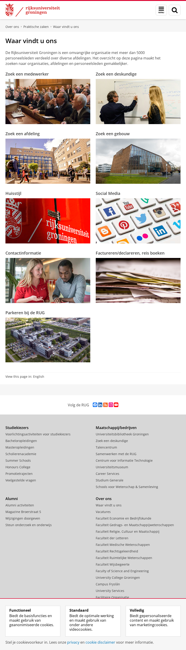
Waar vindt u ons (66, 27)
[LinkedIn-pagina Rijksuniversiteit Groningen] (100, 404)
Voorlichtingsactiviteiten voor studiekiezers (38, 434)
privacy (73, 642)
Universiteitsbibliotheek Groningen (122, 434)
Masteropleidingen (19, 447)
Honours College (17, 467)
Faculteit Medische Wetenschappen (123, 544)
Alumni (11, 498)
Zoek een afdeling (22, 133)
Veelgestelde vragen (20, 480)
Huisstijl (13, 193)
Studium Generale (109, 480)
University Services (110, 591)
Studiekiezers (17, 427)
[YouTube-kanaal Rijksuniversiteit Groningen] (116, 404)
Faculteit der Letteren (112, 538)
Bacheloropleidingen (21, 441)
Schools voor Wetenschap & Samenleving (127, 487)
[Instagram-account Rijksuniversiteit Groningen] (111, 404)
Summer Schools (18, 460)
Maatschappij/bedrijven (116, 427)
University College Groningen (118, 577)
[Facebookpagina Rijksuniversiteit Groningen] (95, 404)
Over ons (12, 27)
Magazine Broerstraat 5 (23, 512)
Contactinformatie (23, 253)
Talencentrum (106, 447)
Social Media (108, 193)
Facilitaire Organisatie (112, 597)
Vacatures (103, 512)
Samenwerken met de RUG (116, 454)
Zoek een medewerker (27, 74)
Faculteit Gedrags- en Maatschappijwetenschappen (135, 525)
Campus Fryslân (108, 584)
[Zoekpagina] (175, 10)
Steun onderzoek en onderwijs (28, 525)
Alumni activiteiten (19, 505)
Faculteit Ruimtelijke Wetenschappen (124, 558)
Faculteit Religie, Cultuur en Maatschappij (127, 531)
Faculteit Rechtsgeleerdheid (117, 551)
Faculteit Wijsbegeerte (113, 564)
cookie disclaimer (100, 642)
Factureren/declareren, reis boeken (130, 253)
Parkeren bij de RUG (25, 312)
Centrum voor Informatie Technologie (124, 460)
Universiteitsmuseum (112, 467)
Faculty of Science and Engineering (122, 571)
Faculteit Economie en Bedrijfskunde (123, 518)
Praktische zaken (36, 27)
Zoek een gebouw (113, 133)
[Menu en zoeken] (161, 10)
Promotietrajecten (19, 473)
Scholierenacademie (20, 454)
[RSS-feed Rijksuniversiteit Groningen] (105, 404)
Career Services (107, 473)
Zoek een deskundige (116, 74)
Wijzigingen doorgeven (22, 518)
